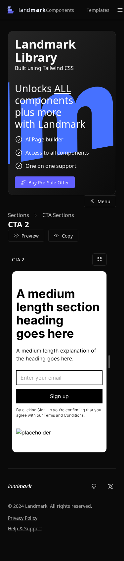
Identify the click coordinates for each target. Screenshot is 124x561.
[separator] (109, 361)
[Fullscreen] (99, 259)
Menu (104, 201)
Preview (30, 236)
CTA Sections (58, 215)
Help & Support (25, 528)
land (19, 486)
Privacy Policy (22, 518)
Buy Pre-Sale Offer (48, 182)
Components (60, 10)
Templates (98, 10)
